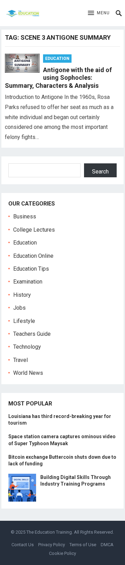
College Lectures (34, 229)
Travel (20, 360)
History (22, 295)
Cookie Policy (62, 553)
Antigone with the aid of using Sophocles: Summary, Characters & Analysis (58, 77)
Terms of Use (82, 544)
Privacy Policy (51, 544)
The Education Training (49, 532)
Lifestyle (24, 321)
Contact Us (22, 544)
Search (100, 171)
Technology (27, 346)
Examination (27, 281)
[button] (99, 13)
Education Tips (31, 268)
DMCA (107, 544)
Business (24, 216)
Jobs (19, 307)
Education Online (33, 256)
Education (57, 58)
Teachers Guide (32, 334)
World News (28, 373)
